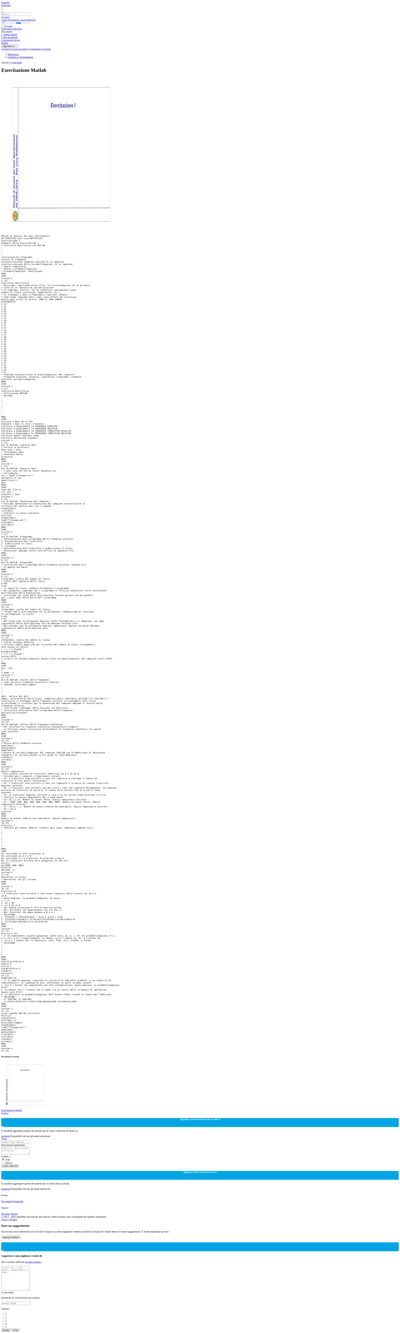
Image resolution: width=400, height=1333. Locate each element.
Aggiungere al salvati (40, 49)
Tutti (7, 1159)
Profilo (4, 43)
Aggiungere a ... (9, 46)
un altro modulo (33, 1262)
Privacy (5, 1219)
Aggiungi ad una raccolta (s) (15, 49)
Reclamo (5, 1214)
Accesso (5, 17)
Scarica (4, 1113)
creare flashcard (27, 20)
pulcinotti (17, 62)
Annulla (5, 1330)
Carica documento (10, 20)
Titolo (4, 1139)
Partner (14, 1214)
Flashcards (6, 29)
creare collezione (10, 1166)
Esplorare (6, 5)
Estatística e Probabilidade (20, 57)
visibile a (5, 1156)
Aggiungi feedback (10, 1237)
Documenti (6, 1201)
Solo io (8, 1162)
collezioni (17, 29)
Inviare (15, 1330)
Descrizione (13, 1145)
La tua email (7, 1292)
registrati (5, 1136)
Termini (13, 1219)
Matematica (13, 54)
